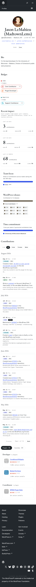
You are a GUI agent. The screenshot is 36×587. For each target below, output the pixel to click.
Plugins (6, 448)
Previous (9, 441)
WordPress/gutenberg (10, 308)
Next (28, 441)
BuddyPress (7, 554)
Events (20, 530)
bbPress (6, 550)
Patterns (21, 520)
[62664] (14, 322)
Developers (6, 534)
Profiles (4, 8)
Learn (4, 527)
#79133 (14, 378)
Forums (20, 247)
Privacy (4, 520)
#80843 (14, 306)
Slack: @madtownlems (18, 43)
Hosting (4, 517)
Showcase (22, 510)
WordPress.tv (7, 537)
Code (13, 247)
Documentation (7, 530)
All (8, 247)
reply (10, 335)
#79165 (14, 361)
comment (11, 283)
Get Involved (23, 527)
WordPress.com (8, 543)
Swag (21, 537)
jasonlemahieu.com (8, 41)
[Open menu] (33, 3)
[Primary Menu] (31, 8)
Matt (4, 547)
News (4, 514)
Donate (22, 534)
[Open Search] (27, 3)
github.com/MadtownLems (25, 41)
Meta (26, 247)
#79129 (14, 394)
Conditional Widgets (17, 459)
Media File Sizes (15, 471)
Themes (21, 514)
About (4, 510)
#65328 (14, 415)
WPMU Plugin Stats (16, 490)
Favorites (18, 448)
